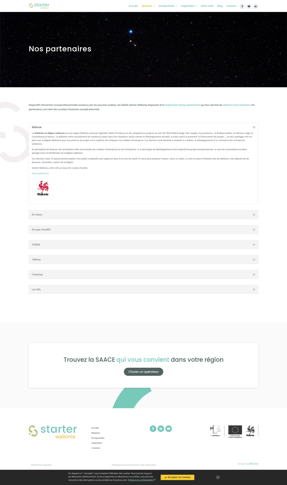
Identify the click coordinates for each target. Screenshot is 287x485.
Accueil (95, 427)
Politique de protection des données (134, 465)
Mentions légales (41, 465)
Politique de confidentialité (140, 480)
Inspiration (96, 443)
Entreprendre (97, 438)
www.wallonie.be (40, 173)
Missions (95, 433)
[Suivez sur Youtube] (168, 428)
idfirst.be (253, 463)
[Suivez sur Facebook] (153, 428)
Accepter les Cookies (179, 477)
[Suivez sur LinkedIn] (161, 428)
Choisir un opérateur (143, 372)
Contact (95, 448)
